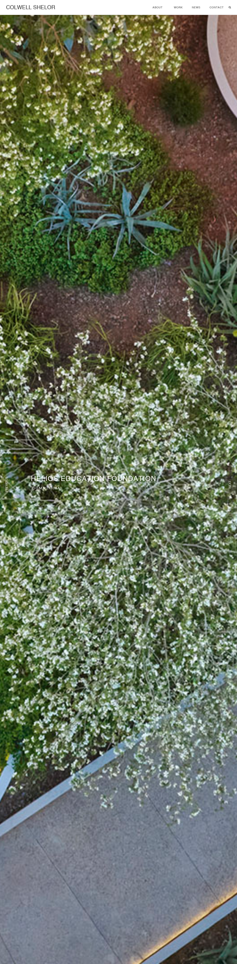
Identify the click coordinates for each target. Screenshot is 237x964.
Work (178, 7)
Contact (217, 7)
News (196, 7)
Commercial (47, 488)
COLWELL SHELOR (30, 7)
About (158, 7)
